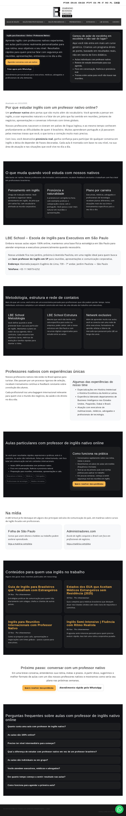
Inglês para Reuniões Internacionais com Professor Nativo (30, 625)
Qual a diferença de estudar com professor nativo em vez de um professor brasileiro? (52, 752)
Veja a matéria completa (20, 543)
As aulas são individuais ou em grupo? (28, 760)
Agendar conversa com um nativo (23, 62)
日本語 (117, 3)
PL (111, 3)
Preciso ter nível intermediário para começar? (31, 743)
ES (95, 3)
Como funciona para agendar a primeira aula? (31, 785)
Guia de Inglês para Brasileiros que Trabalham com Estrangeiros (32, 588)
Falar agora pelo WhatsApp (19, 69)
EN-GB (82, 3)
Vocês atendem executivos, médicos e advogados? (34, 768)
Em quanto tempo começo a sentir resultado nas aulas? (36, 777)
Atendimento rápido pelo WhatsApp (80, 687)
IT (103, 3)
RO (106, 3)
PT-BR (66, 3)
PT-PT (89, 3)
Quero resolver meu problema (89, 484)
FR (99, 3)
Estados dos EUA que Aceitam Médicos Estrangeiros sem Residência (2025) (89, 590)
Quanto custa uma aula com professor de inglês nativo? (37, 726)
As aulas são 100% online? (21, 735)
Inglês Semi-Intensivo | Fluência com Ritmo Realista (91, 623)
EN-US (74, 3)
